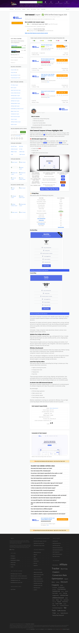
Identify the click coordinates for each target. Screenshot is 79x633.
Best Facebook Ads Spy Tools (58, 549)
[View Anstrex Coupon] (14, 190)
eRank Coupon (14, 45)
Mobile (66, 598)
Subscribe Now (61, 227)
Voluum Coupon (14, 119)
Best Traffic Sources (56, 556)
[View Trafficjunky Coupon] (14, 198)
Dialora (29, 6)
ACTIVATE (63, 182)
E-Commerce (61, 587)
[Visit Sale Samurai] (49, 163)
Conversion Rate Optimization (59, 577)
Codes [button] (41, 40)
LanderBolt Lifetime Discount (16, 98)
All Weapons (13, 555)
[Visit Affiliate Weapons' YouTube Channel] (22, 138)
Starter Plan (34, 100)
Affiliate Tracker (14, 151)
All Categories (13, 558)
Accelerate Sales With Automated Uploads (42, 125)
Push (53, 603)
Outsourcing (54, 601)
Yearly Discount (34, 68)
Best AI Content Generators (57, 554)
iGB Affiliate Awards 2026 (38, 583)
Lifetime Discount (14, 149)
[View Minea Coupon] (22, 190)
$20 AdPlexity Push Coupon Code (16, 582)
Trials (12, 154)
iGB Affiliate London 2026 (38, 585)
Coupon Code (42, 52)
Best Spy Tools (55, 541)
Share (64, 54)
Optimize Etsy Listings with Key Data (41, 118)
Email (67, 54)
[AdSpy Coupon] (22, 163)
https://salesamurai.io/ (54, 408)
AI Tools (20, 149)
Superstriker (32, 629)
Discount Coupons (35, 52)
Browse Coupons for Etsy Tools (17, 57)
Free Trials (34, 85)
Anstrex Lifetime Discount (15, 92)
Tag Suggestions (41, 223)
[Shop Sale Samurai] (17, 17)
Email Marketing (61, 589)
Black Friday (64, 569)
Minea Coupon (13, 87)
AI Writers (43, 9)
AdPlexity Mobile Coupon (15, 103)
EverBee (30, 5)
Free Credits (55, 593)
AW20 (63, 176)
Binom (33, 5)
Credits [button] (49, 40)
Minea (24, 5)
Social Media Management (57, 607)
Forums (66, 591)
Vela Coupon (13, 50)
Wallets (58, 613)
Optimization (66, 599)
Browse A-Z (13, 62)
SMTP (57, 605)
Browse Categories (14, 60)
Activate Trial (61, 75)
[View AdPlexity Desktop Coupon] (14, 206)
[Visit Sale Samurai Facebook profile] (52, 422)
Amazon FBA (13, 72)
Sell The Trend (37, 5)
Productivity (65, 601)
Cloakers (55, 572)
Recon (28, 9)
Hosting (65, 593)
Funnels (60, 593)
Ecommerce (54, 589)
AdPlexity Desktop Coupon (16, 121)
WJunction (35, 554)
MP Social (35, 563)
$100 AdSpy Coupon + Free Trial (16, 573)
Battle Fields (18, 9)
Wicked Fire (36, 565)
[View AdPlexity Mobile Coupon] (22, 198)
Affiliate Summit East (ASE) (38, 578)
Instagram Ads (55, 595)
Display (61, 585)
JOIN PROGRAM (62, 519)
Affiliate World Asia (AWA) (38, 572)
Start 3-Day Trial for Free (49, 189)
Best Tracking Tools (56, 552)
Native (57, 600)
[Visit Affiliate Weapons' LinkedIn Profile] (19, 138)
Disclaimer (32, 623)
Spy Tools (21, 146)
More (50, 49)
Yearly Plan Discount (58, 615)
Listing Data (41, 220)
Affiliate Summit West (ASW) (38, 581)
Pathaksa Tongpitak (66, 629)
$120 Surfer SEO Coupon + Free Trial (40, 541)
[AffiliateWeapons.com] (13, 3)
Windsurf (41, 5)
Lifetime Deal (21, 151)
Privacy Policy (13, 564)
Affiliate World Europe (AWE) (38, 574)
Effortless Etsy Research (38, 120)
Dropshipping (54, 587)
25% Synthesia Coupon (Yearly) (39, 545)
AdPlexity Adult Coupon (15, 106)
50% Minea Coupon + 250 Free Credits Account (19, 575)
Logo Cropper (13, 589)
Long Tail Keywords (41, 218)
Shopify (64, 603)
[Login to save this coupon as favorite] (61, 78)
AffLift (35, 556)
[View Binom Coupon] (22, 215)
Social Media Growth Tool (64, 605)
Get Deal (61, 60)
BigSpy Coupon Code (15, 111)
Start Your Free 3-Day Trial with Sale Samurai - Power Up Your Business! (47, 76)
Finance (62, 591)
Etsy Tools (66, 52)
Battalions (33, 9)
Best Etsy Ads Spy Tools (57, 543)
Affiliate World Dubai (37, 576)
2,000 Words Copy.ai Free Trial (39, 543)
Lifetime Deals (13, 562)
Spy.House (26, 6)
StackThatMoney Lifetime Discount (17, 108)
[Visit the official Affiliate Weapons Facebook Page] (14, 138)
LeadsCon (35, 589)
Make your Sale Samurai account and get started (36, 33)
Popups (59, 601)
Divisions (12, 9)
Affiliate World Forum (37, 552)
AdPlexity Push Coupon (15, 100)
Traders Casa (36, 6)
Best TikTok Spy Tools (56, 545)
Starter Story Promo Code (15, 90)
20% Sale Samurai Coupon (46, 44)
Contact (12, 566)
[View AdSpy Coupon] (14, 215)
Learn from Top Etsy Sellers (39, 123)
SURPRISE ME (16, 23)
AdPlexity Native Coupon (15, 95)
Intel (38, 9)
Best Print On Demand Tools (57, 547)
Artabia (32, 6)
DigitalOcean (50, 629)
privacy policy (18, 135)
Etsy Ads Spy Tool (65, 68)
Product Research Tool (15, 77)
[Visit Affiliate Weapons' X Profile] (17, 138)
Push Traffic (59, 603)
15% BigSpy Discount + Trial (15, 580)
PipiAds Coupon (14, 124)
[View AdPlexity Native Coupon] (22, 206)
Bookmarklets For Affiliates (15, 560)
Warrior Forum (36, 561)
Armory (23, 9)
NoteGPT (27, 5)
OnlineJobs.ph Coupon (15, 113)
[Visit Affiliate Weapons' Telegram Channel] (12, 138)
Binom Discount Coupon (15, 116)
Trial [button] (65, 40)
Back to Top (74, 630)
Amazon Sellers (14, 69)
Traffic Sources (22, 154)
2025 (15, 54)
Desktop (57, 582)
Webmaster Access (37, 587)
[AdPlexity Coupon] (14, 169)
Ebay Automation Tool (15, 75)
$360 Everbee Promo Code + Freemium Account (19, 578)
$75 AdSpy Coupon (14, 85)
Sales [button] (57, 40)
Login (68, 9)
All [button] (34, 40)
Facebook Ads (56, 591)
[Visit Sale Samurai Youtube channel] (50, 422)
